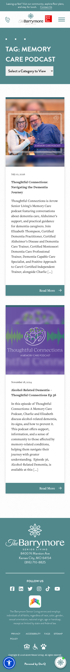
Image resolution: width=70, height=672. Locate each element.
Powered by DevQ (35, 664)
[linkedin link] (21, 589)
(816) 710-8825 (35, 562)
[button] (9, 662)
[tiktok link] (48, 589)
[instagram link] (39, 589)
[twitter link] (30, 589)
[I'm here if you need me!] (60, 662)
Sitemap (58, 633)
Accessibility (33, 633)
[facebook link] (12, 589)
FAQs (47, 633)
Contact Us (46, 7)
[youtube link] (57, 589)
